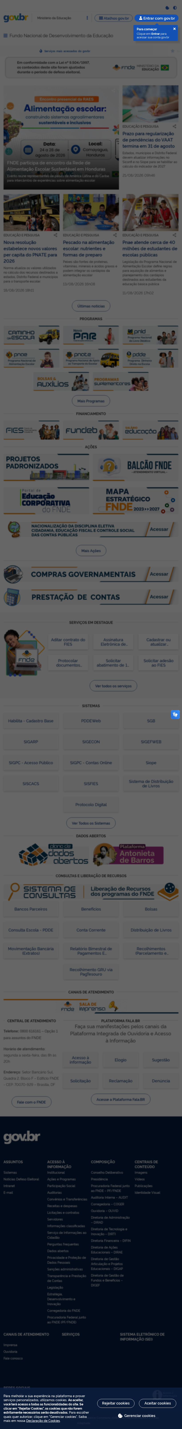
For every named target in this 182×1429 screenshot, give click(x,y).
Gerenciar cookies (139, 1415)
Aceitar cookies (157, 1402)
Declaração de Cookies (43, 1420)
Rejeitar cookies (116, 1402)
